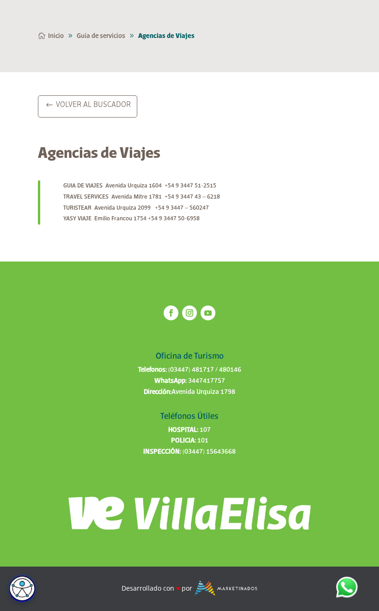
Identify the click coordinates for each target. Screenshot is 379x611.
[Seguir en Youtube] (208, 313)
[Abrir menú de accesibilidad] (22, 589)
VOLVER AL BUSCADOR (93, 105)
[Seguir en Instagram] (189, 313)
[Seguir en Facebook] (171, 313)
